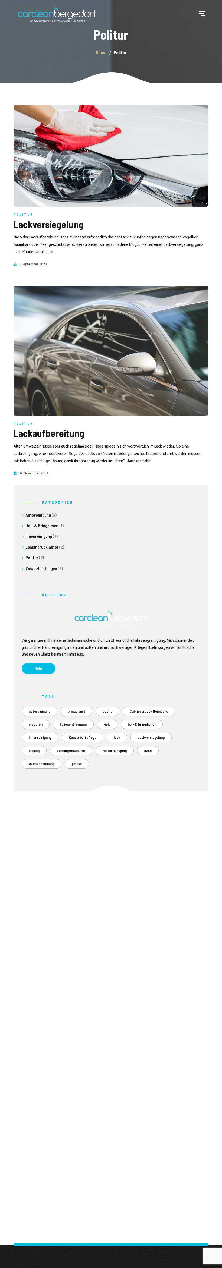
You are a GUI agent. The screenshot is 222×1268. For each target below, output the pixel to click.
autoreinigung (39, 711)
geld (107, 724)
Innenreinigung (38, 536)
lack (117, 737)
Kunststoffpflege (82, 737)
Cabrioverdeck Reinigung (149, 711)
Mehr (39, 668)
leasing (34, 750)
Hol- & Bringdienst (42, 525)
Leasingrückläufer (41, 546)
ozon (148, 750)
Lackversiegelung (151, 737)
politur (77, 763)
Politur (23, 214)
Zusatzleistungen (41, 568)
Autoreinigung (38, 514)
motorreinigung (115, 750)
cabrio (107, 711)
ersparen (36, 724)
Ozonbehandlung (41, 763)
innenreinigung (40, 737)
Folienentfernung (73, 724)
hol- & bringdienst (142, 724)
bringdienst (76, 711)
